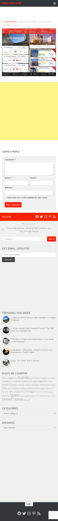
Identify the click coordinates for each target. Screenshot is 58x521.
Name (8, 178)
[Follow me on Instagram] (45, 216)
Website (8, 187)
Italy (4, 388)
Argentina (12, 378)
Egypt (35, 381)
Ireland (52, 385)
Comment (10, 159)
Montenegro (40, 388)
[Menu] (54, 3)
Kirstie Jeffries (10, 22)
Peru (24, 391)
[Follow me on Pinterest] (50, 216)
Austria (32, 378)
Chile (11, 381)
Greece (28, 385)
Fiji (46, 381)
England (40, 381)
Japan (9, 388)
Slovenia (5, 396)
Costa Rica (17, 381)
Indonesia (44, 384)
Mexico (31, 388)
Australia (23, 377)
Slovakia (51, 392)
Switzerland (25, 396)
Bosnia (37, 378)
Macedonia (16, 388)
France (5, 384)
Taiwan (32, 396)
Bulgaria (44, 378)
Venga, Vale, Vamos (11, 3)
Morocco (49, 388)
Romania (38, 391)
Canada (5, 381)
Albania (5, 378)
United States (12, 399)
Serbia (45, 391)
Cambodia (51, 378)
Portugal (30, 391)
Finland (50, 381)
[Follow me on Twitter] (41, 216)
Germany (13, 385)
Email (33, 178)
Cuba (30, 381)
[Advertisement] (29, 111)
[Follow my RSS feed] (54, 216)
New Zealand (15, 391)
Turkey (52, 396)
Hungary (35, 385)
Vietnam (26, 399)
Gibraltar (21, 385)
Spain (15, 395)
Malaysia (24, 388)
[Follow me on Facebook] (37, 216)
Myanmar (5, 392)
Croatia (25, 381)
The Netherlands (43, 396)
